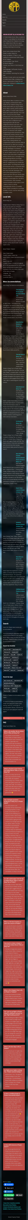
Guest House (8, 685)
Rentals (4, 20)
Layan (15, 660)
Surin (13, 670)
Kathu (19, 654)
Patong (7, 667)
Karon (6, 654)
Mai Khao (7, 662)
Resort (7, 691)
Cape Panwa (17, 649)
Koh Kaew (7, 657)
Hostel (18, 685)
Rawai (6, 670)
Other (14, 691)
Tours (4, 25)
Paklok (14, 665)
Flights (4, 22)
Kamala (15, 652)
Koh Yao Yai (7, 660)
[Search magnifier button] (23, 718)
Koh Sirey (15, 657)
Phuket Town (16, 667)
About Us (4, 17)
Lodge (14, 688)
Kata (13, 654)
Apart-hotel (8, 680)
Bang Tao (7, 649)
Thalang (20, 670)
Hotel (7, 688)
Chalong (7, 652)
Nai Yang (7, 665)
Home (4, 14)
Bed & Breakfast (9, 683)
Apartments (18, 680)
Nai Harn (15, 662)
